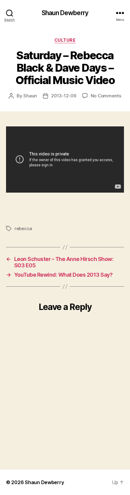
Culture (65, 40)
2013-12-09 (63, 96)
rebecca (23, 228)
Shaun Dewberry (65, 13)
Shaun (30, 96)
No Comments (106, 96)
